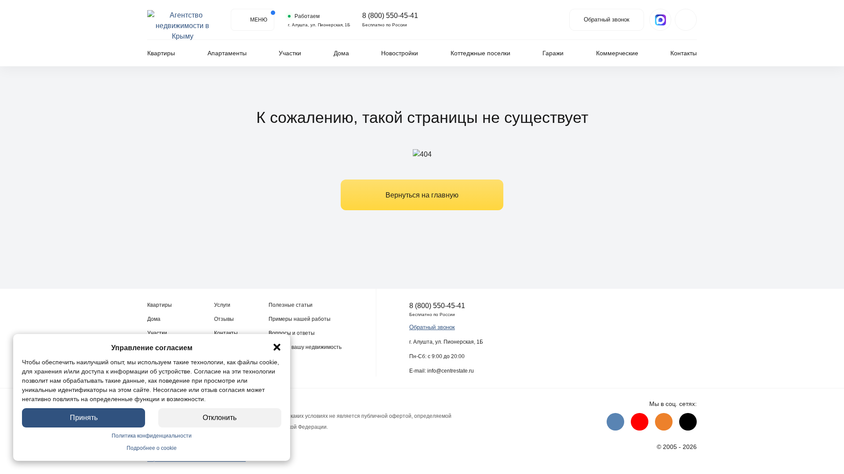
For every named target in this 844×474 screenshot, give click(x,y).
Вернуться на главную (422, 195)
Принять (84, 417)
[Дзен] (688, 422)
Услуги (222, 305)
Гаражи (553, 53)
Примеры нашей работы (300, 319)
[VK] (615, 422)
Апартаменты (227, 53)
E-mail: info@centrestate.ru (441, 371)
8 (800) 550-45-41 (390, 15)
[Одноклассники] (664, 422)
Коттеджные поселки (480, 53)
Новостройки (399, 53)
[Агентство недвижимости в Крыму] (182, 19)
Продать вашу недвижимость (305, 347)
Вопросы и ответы (292, 333)
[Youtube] (639, 422)
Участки (290, 53)
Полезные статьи (291, 305)
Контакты (683, 53)
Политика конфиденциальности (152, 436)
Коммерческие (617, 53)
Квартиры (161, 53)
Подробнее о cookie (152, 448)
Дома (341, 53)
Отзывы (224, 319)
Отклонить (220, 417)
